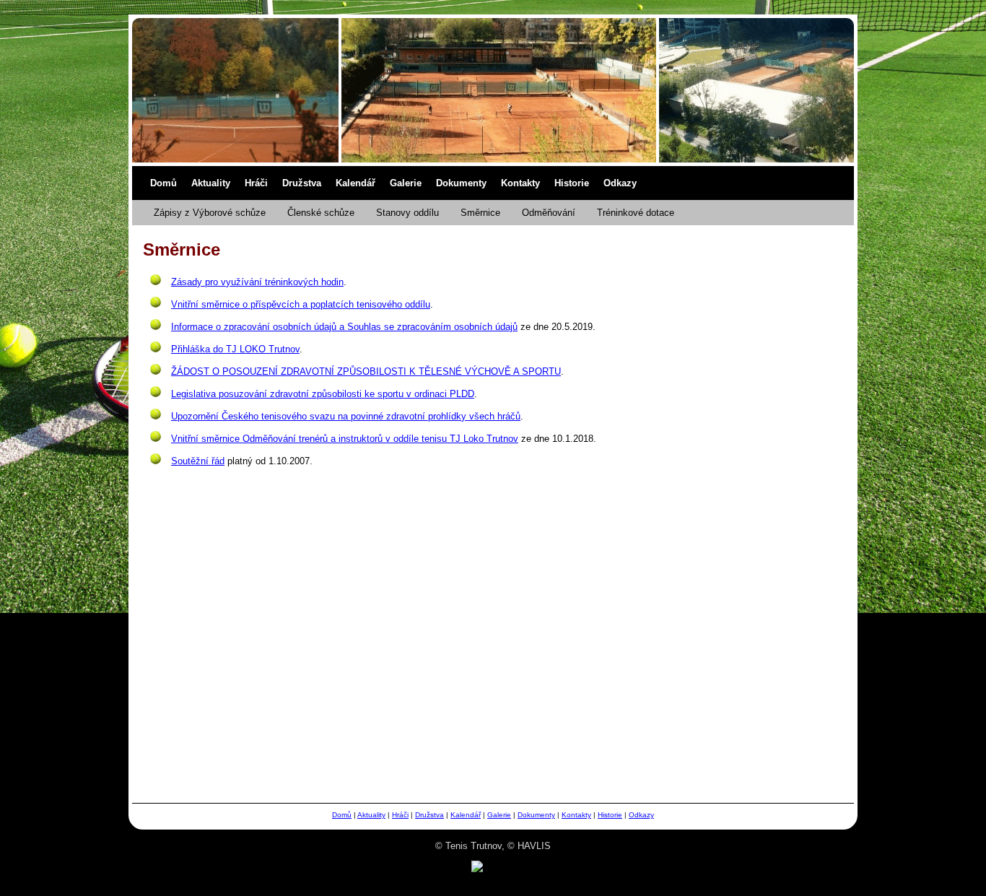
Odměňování (548, 212)
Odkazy (620, 183)
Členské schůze (320, 212)
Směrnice (480, 212)
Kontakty (520, 183)
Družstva (301, 183)
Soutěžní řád (197, 461)
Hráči (256, 183)
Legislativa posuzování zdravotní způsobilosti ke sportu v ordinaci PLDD (322, 393)
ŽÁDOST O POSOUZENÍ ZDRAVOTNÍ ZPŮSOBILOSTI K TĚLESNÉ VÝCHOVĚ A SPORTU (366, 371)
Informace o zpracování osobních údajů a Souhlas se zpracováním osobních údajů (344, 326)
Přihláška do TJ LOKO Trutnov (235, 349)
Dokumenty (461, 183)
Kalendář (355, 183)
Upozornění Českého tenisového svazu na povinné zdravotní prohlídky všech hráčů (345, 416)
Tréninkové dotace (635, 212)
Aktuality (210, 183)
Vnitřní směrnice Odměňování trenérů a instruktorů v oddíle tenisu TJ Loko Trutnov (344, 438)
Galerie (406, 183)
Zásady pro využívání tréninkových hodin (257, 282)
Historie (571, 183)
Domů (163, 183)
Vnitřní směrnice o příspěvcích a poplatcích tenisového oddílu (300, 304)
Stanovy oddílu (407, 212)
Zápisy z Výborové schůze (210, 212)
